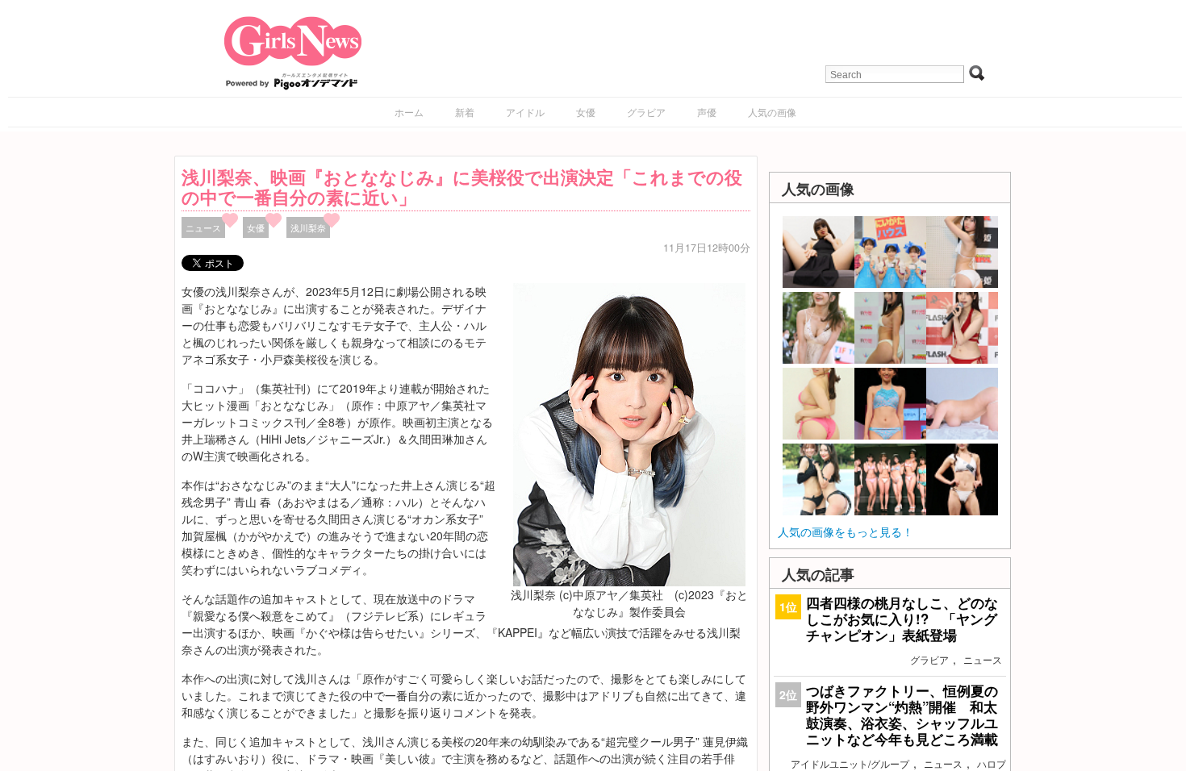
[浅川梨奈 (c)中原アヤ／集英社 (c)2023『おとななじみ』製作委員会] (629, 433)
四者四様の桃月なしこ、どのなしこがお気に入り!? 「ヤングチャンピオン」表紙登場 (902, 619)
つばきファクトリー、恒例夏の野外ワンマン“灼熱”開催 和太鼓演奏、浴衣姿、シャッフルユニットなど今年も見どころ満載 (902, 714)
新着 (464, 112)
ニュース (203, 227)
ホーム (409, 112)
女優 (585, 112)
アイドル (525, 112)
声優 (706, 112)
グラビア (646, 112)
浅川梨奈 (308, 227)
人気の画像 (772, 112)
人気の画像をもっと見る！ (845, 531)
